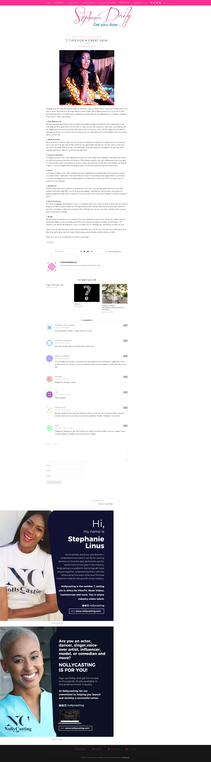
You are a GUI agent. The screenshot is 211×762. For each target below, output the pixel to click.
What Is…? (78, 304)
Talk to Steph (89, 3)
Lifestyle (73, 3)
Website (48, 476)
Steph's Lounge (94, 37)
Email (48, 471)
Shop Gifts (124, 3)
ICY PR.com (125, 757)
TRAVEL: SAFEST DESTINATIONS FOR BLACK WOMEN (113, 308)
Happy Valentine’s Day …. (55, 285)
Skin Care (50, 242)
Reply (125, 325)
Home (48, 3)
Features (59, 3)
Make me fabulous (107, 3)
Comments (59, 252)
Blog (75, 37)
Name (48, 465)
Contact (138, 3)
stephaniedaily (115, 251)
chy (56, 392)
